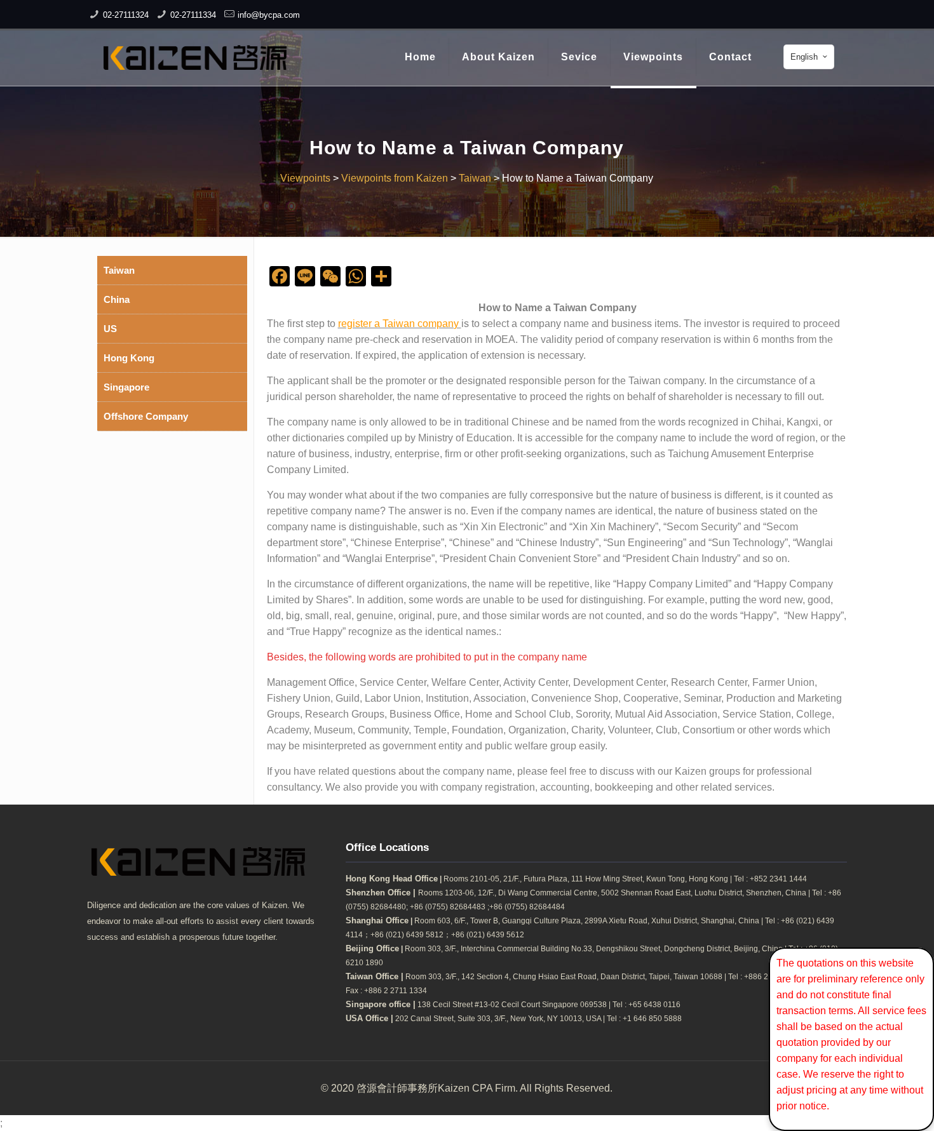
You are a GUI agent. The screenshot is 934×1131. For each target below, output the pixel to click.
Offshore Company (146, 416)
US (110, 328)
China (117, 299)
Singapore (126, 387)
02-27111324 (126, 15)
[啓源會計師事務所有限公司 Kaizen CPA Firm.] (195, 57)
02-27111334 (193, 15)
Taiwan (119, 270)
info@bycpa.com (269, 15)
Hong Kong (129, 357)
